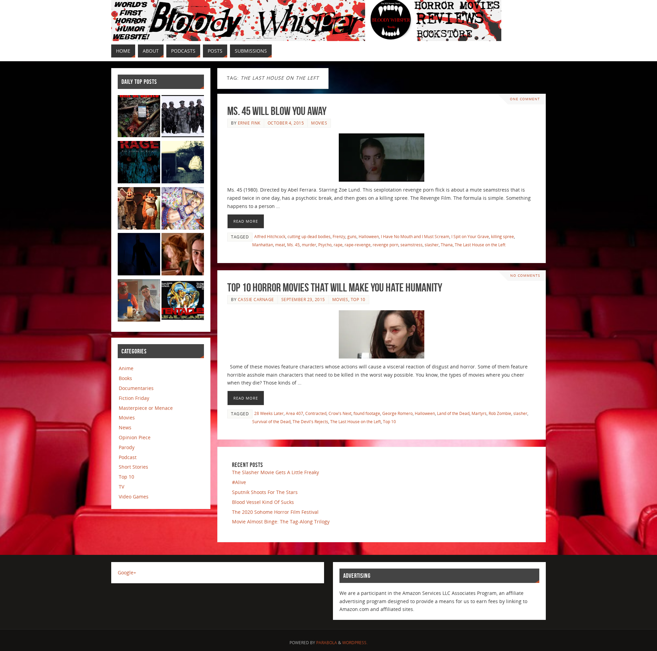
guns (352, 236)
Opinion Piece (135, 437)
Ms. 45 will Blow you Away (276, 111)
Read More (245, 221)
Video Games (134, 496)
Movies (319, 123)
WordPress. (355, 643)
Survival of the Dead (271, 421)
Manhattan (262, 244)
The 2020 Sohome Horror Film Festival (275, 512)
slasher (432, 244)
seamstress (411, 244)
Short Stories (133, 467)
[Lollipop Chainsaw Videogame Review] (183, 209)
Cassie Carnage (256, 299)
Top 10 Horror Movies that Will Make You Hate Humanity (334, 287)
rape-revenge (358, 244)
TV (121, 486)
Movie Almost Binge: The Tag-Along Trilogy (281, 521)
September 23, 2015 (303, 299)
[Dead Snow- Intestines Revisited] (183, 117)
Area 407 (294, 413)
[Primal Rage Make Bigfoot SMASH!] (139, 163)
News (125, 427)
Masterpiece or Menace (146, 408)
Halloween (369, 236)
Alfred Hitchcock (269, 236)
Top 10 (358, 299)
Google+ (127, 572)
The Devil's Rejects (310, 421)
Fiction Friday (134, 398)
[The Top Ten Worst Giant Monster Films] (183, 301)
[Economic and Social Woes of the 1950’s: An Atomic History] (183, 163)
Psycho (325, 244)
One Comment (525, 99)
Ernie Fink (249, 123)
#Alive (239, 482)
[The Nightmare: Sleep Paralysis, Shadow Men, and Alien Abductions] (139, 255)
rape (338, 244)
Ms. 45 (293, 244)
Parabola (326, 643)
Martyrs (479, 413)
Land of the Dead (453, 413)
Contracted (315, 413)
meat (280, 244)
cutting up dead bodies (309, 236)
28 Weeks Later (269, 413)
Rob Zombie (500, 413)
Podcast (128, 457)
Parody (126, 447)
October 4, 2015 (286, 123)
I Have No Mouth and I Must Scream (415, 236)
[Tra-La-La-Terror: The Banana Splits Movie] (139, 209)
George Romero (397, 413)
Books (125, 378)
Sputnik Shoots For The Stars (265, 492)
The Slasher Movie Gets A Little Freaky (275, 472)
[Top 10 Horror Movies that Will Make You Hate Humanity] (381, 334)
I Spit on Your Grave (470, 236)
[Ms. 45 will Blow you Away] (381, 157)
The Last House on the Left (480, 244)
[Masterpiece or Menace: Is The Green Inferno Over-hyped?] (139, 117)
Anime (126, 368)
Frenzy (339, 236)
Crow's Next (339, 413)
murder (309, 244)
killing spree (502, 236)
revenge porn (385, 244)
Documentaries (136, 388)
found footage (366, 413)
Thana (447, 244)
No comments (525, 275)
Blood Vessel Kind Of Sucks (263, 502)
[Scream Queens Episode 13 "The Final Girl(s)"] (183, 255)
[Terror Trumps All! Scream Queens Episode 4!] (139, 301)
